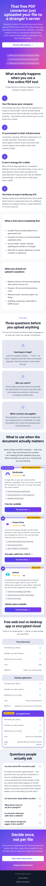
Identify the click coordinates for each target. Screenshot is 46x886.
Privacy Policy (23, 878)
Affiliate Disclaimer (23, 882)
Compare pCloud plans (23, 865)
